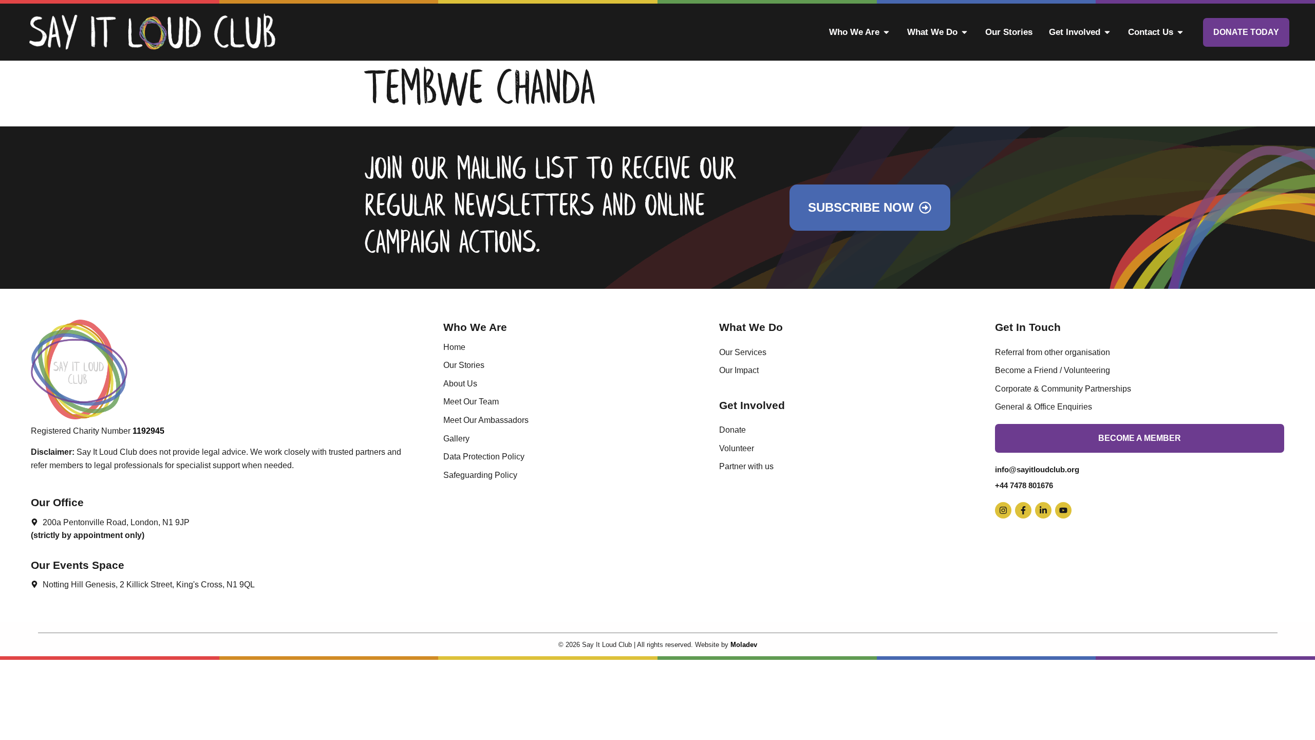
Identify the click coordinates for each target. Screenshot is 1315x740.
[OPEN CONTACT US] (1180, 32)
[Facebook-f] (1023, 510)
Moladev (743, 645)
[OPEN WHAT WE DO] (964, 32)
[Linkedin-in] (1043, 510)
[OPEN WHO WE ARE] (886, 32)
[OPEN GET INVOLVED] (1107, 32)
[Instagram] (1003, 510)
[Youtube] (1063, 510)
